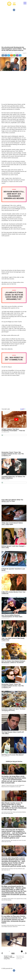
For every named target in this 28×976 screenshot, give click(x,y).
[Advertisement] (14, 28)
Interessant (17, 53)
